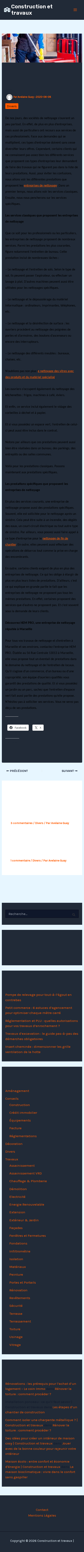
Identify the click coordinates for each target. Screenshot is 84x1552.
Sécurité (16, 1306)
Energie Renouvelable (26, 1204)
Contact (42, 1510)
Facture (15, 1128)
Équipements (20, 1120)
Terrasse (15, 1313)
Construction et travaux (32, 9)
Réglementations (23, 1136)
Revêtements (19, 1298)
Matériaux (17, 1267)
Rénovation (18, 1290)
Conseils (12, 1098)
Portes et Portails (22, 1282)
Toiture (14, 1329)
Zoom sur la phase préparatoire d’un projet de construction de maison (38, 846)
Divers (12, 106)
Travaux (11, 1159)
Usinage (16, 1337)
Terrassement (20, 1321)
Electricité (17, 1197)
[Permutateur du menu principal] (75, 9)
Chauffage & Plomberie (28, 1181)
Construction (19, 1105)
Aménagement (17, 1091)
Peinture (16, 1274)
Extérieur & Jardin (24, 1220)
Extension (17, 1212)
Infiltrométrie (19, 1251)
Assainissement (22, 1165)
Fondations (18, 1243)
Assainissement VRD (25, 1173)
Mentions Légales (42, 1515)
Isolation (16, 1259)
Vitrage (15, 1345)
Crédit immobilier (23, 1112)
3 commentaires (22, 823)
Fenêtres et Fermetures (27, 1235)
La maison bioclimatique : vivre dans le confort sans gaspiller (40, 1472)
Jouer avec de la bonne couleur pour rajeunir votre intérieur (40, 1448)
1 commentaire (20, 860)
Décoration (14, 1144)
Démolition (18, 1189)
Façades (16, 1228)
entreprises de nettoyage (40, 185)
